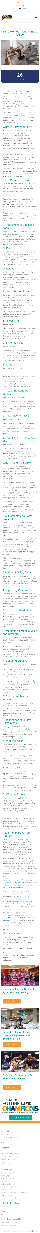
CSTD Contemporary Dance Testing (13, 1187)
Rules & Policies (6, 1165)
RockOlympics (12, 920)
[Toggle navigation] (36, 17)
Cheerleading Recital (8, 1198)
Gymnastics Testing (8, 1178)
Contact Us (26, 8)
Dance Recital (6, 1190)
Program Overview (7, 1151)
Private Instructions (8, 1159)
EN (18, 3)
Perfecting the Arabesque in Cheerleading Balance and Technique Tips (18, 1035)
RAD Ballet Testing (13, 904)
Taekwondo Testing (8, 1181)
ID (22, 3)
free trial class (28, 923)
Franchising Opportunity (20, 5)
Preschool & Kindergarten (10, 1154)
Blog (2, 1214)
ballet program (21, 863)
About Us (4, 1134)
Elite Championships (28, 918)
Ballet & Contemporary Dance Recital (14, 1192)
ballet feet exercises (13, 882)
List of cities (5, 1206)
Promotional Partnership (9, 1222)
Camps (3, 1162)
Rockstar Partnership (8, 1225)
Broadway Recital (7, 1195)
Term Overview (6, 1156)
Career (3, 1143)
